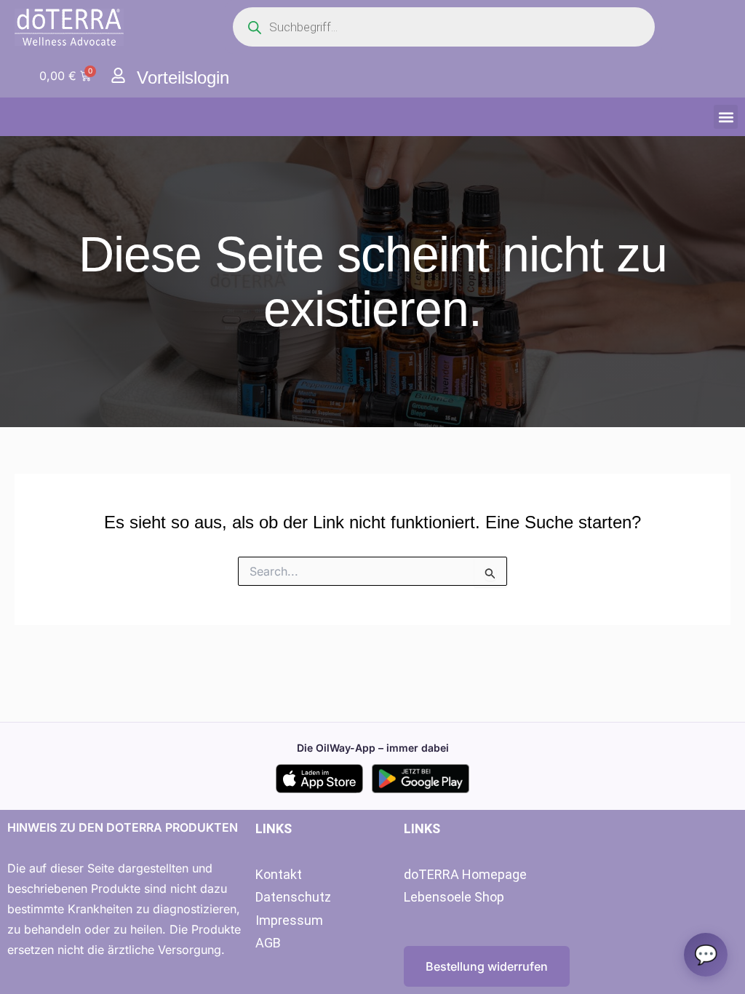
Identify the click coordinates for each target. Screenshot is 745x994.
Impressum (289, 920)
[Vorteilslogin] (118, 75)
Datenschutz (293, 896)
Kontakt (278, 874)
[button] (726, 117)
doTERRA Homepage (465, 874)
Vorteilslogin (183, 77)
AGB (268, 942)
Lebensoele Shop (454, 896)
